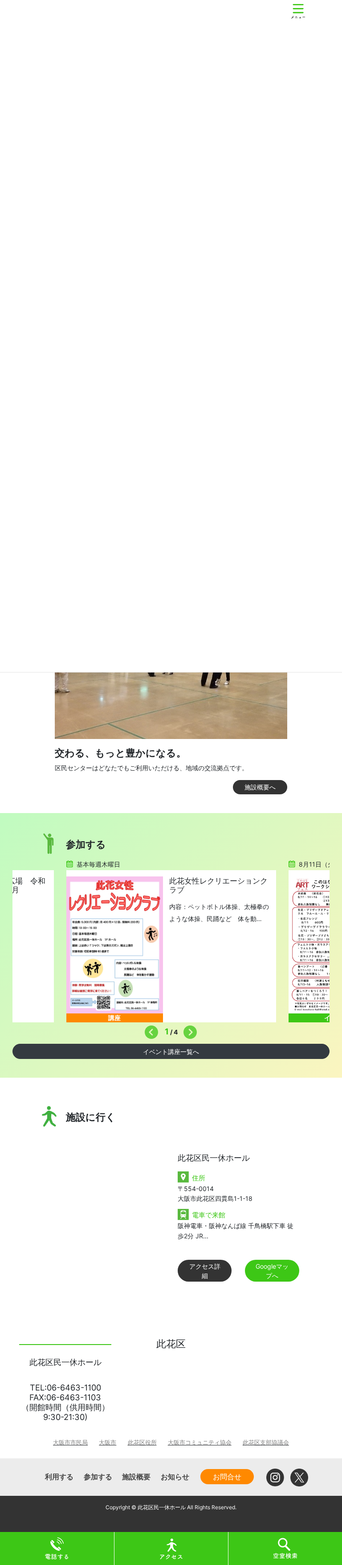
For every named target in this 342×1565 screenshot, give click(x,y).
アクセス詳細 (204, 1270)
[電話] (57, 1548)
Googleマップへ (272, 1270)
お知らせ (175, 1476)
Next (187, 1029)
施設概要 (136, 1476)
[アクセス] (171, 1548)
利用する (59, 1476)
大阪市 (107, 1442)
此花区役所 (142, 1442)
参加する (98, 1476)
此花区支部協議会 (266, 1442)
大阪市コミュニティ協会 (200, 1442)
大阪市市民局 (70, 1442)
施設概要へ (260, 787)
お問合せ (227, 1476)
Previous (149, 1029)
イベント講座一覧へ (171, 1051)
